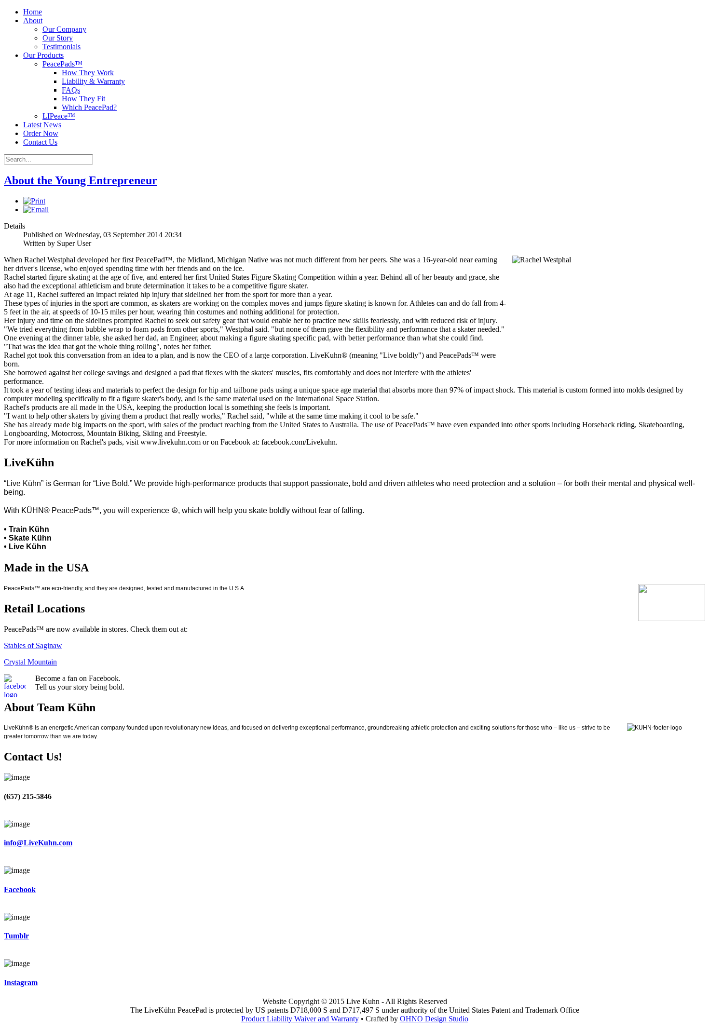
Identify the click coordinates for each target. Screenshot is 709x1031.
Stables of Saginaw (33, 645)
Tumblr (16, 936)
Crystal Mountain (30, 662)
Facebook (20, 889)
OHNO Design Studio (434, 1019)
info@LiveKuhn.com (38, 843)
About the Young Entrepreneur (80, 180)
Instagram (21, 982)
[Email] (36, 209)
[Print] (34, 201)
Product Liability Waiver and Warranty (300, 1019)
